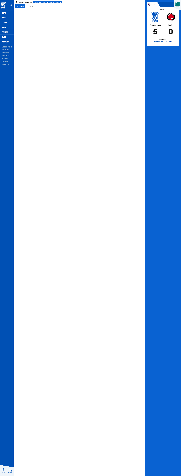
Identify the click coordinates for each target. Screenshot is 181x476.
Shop (4, 27)
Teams (4, 22)
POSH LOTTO (5, 64)
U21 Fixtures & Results (25, 2)
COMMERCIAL (6, 53)
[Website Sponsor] (177, 4)
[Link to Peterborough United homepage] (4, 5)
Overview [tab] (20, 6)
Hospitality (6, 56)
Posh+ (4, 17)
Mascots (5, 59)
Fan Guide (5, 61)
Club (4, 37)
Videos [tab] (30, 6)
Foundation (5, 50)
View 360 (5, 41)
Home (16, 2)
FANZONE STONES (7, 47)
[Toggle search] (11, 5)
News (4, 13)
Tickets (5, 32)
